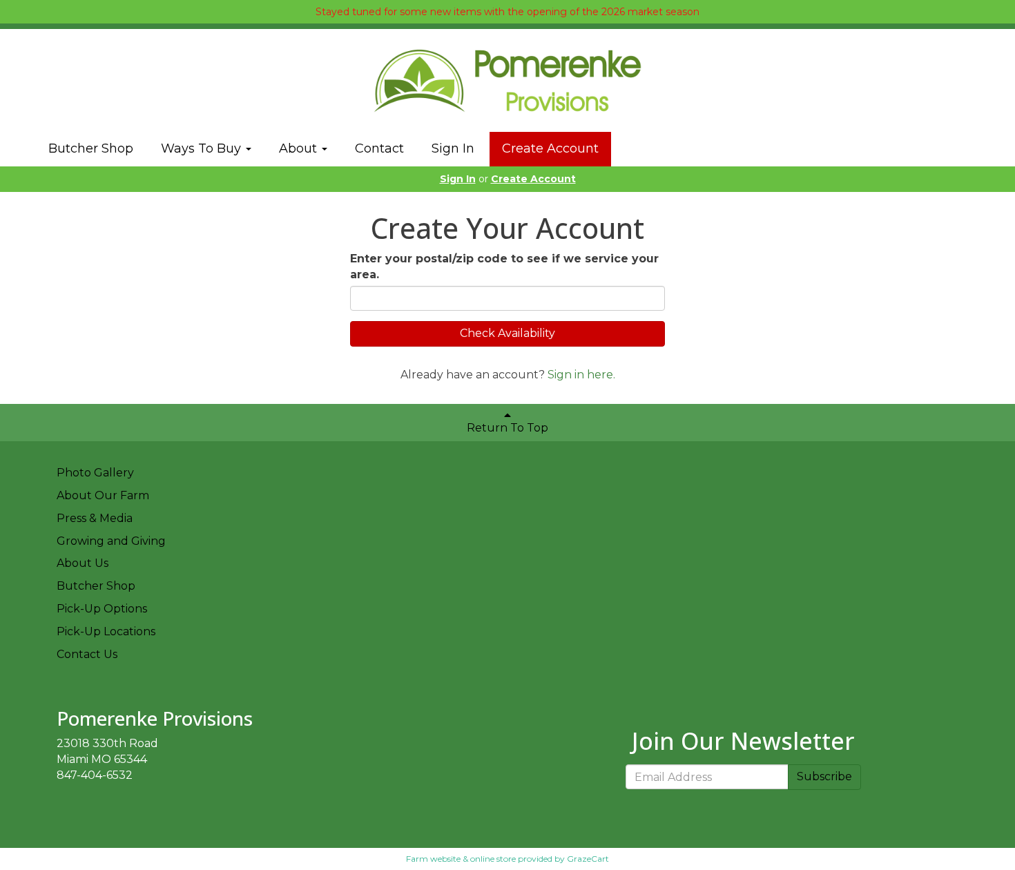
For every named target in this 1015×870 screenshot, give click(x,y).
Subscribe (824, 776)
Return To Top (507, 427)
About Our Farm (103, 495)
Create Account (550, 148)
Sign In (453, 148)
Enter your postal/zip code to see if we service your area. (504, 266)
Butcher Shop (90, 148)
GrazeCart (588, 858)
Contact (379, 148)
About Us (82, 563)
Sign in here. (581, 374)
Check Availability (507, 333)
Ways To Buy (202, 148)
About (299, 148)
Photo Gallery (95, 472)
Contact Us (87, 654)
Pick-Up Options (102, 608)
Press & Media (95, 518)
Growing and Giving (111, 541)
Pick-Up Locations (106, 631)
